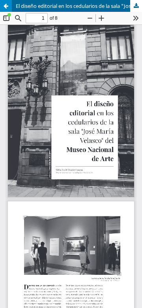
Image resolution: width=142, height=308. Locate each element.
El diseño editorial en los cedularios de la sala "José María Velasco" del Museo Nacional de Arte (79, 5)
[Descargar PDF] (136, 6)
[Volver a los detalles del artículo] (6, 6)
